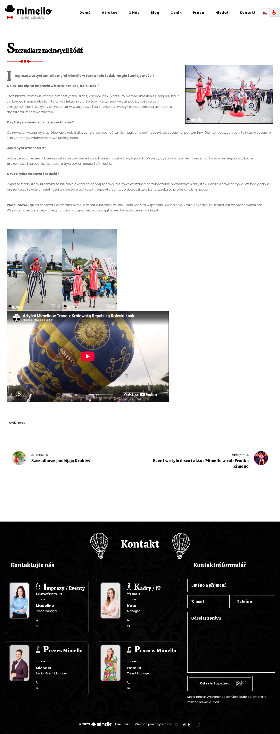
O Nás (134, 12)
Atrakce (109, 12)
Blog (155, 12)
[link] (176, 724)
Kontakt (248, 12)
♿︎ (274, 12)
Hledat (222, 12)
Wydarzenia (16, 423)
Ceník (176, 12)
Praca (198, 12)
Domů (85, 12)
